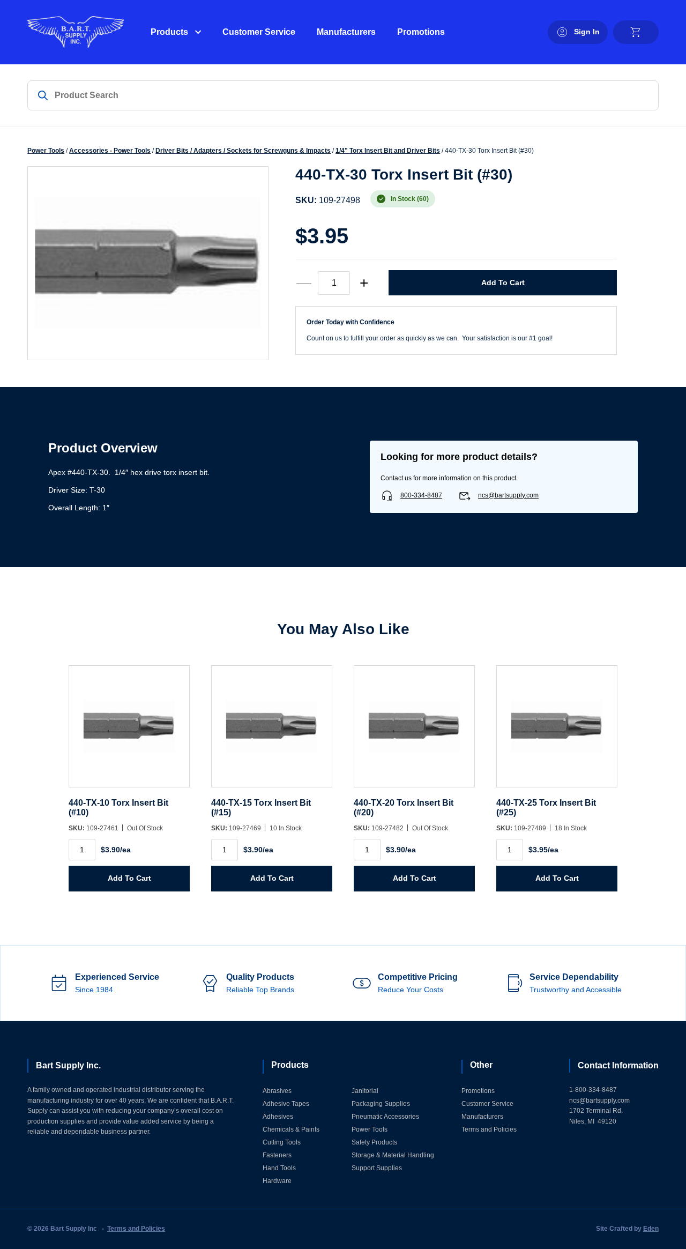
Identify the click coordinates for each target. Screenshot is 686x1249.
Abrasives (277, 1091)
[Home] (75, 32)
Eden (651, 1228)
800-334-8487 (421, 495)
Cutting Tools (282, 1142)
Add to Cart (503, 282)
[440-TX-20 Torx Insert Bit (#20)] (414, 731)
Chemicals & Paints (291, 1129)
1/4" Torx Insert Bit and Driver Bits (387, 150)
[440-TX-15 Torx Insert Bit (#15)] (271, 731)
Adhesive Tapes (286, 1103)
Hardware (277, 1181)
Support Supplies (377, 1168)
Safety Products (374, 1142)
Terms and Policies (489, 1129)
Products (169, 31)
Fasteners (277, 1155)
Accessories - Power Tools (110, 150)
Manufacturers (346, 31)
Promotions (421, 31)
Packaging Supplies (381, 1103)
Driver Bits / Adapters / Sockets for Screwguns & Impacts (243, 150)
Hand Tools (279, 1168)
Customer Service (258, 31)
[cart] (636, 32)
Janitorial (365, 1091)
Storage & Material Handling (393, 1155)
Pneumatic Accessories (385, 1116)
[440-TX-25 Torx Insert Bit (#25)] (556, 731)
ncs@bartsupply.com (508, 495)
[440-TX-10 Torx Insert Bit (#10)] (129, 731)
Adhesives (278, 1116)
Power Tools (45, 150)
